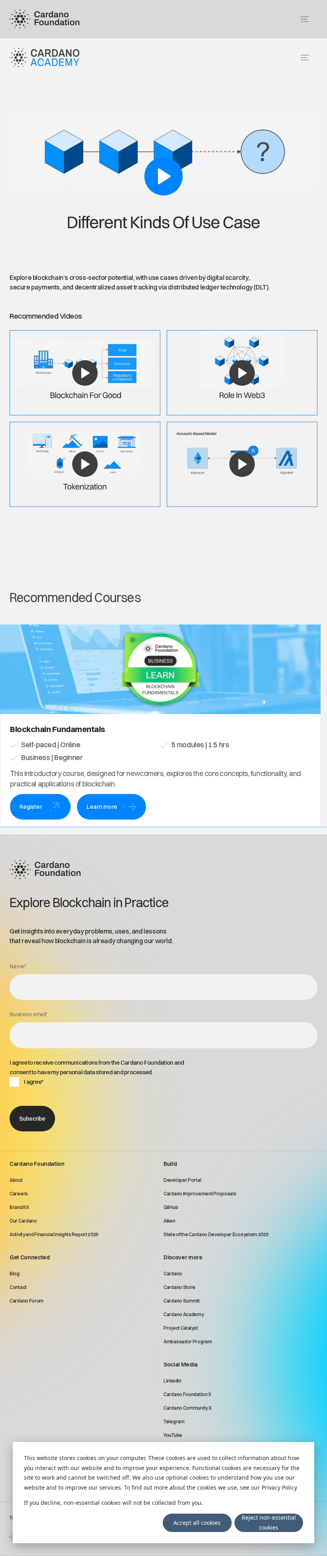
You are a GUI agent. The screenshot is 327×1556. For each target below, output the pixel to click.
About (16, 1180)
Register (31, 806)
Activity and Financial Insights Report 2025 (54, 1234)
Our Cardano (23, 1221)
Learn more (102, 806)
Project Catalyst (181, 1328)
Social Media (181, 1364)
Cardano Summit (182, 1301)
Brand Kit (19, 1207)
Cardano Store (179, 1287)
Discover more (183, 1257)
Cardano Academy (184, 1314)
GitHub (171, 1207)
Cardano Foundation (37, 1163)
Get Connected (29, 1257)
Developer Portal (182, 1180)
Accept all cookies (197, 1522)
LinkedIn (172, 1381)
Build (170, 1163)
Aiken (169, 1221)
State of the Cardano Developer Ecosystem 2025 (216, 1234)
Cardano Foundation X (187, 1394)
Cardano (173, 1274)
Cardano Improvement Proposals (200, 1194)
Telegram (174, 1421)
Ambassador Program (188, 1342)
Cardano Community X (187, 1408)
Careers (19, 1194)
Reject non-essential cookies (269, 1522)
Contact (18, 1287)
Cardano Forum (26, 1301)
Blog (15, 1274)
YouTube (173, 1435)
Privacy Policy (279, 1487)
